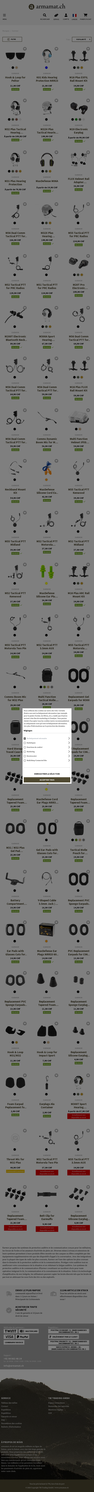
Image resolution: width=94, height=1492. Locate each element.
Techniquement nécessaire (37, 739)
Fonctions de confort (34, 747)
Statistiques (31, 743)
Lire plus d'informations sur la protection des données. (44, 726)
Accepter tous (47, 780)
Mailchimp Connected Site (37, 761)
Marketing (31, 752)
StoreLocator (32, 756)
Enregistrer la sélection (47, 774)
